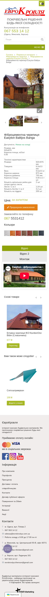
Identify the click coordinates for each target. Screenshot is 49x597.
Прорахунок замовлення (22, 207)
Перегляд (13, 345)
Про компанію (8, 471)
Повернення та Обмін (12, 501)
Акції (4, 514)
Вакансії (5, 510)
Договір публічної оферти (13, 497)
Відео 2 (24, 253)
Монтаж (24, 259)
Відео (24, 248)
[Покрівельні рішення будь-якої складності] (24, 11)
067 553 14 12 (16, 31)
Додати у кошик (16, 403)
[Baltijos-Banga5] (16, 121)
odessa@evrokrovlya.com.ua (17, 534)
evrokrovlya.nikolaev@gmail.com (19, 550)
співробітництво (9, 488)
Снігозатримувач (15, 390)
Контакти (6, 493)
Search (42, 39)
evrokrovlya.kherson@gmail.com (19, 562)
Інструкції (6, 506)
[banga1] (31, 119)
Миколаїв (11, 543)
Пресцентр (7, 480)
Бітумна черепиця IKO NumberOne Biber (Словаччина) (24, 334)
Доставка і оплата (10, 484)
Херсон (10, 555)
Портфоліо (7, 475)
